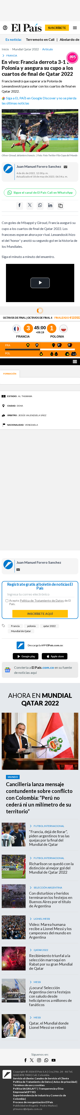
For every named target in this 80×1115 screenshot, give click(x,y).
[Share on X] (29, 206)
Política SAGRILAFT (25, 1088)
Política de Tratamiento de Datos (42, 600)
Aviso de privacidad (65, 1081)
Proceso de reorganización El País (33, 1102)
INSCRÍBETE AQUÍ (40, 613)
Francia (15, 626)
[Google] (25, 656)
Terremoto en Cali (40, 39)
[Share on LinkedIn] (50, 206)
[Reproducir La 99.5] (72, 58)
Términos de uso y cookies (29, 1085)
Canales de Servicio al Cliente (52, 1078)
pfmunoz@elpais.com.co (27, 1109)
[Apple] (54, 656)
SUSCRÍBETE (57, 28)
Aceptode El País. (40, 602)
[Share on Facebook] (19, 206)
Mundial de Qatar (21, 631)
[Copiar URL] (60, 206)
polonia (31, 626)
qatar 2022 (49, 626)
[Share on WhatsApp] (40, 206)
